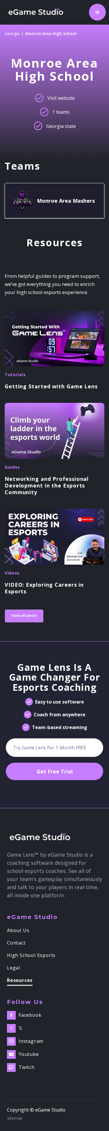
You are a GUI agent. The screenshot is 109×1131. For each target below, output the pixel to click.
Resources (20, 980)
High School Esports (31, 955)
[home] (37, 12)
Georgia (12, 33)
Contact (16, 943)
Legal (13, 968)
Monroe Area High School (50, 33)
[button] (97, 12)
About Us (18, 930)
